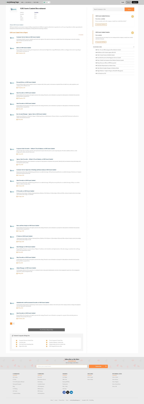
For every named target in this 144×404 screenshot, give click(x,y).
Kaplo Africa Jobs (23, 346)
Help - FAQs (65, 386)
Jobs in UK (114, 386)
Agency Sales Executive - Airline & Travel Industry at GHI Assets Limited (34, 159)
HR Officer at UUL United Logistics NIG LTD (106, 52)
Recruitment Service (42, 379)
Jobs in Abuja (90, 379)
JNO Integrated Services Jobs (55, 346)
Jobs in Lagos (90, 377)
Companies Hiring (16, 393)
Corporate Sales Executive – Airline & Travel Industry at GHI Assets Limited (35, 148)
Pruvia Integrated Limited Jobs (55, 340)
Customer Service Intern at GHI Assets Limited (28, 37)
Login (123, 2)
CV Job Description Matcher (18, 381)
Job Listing (15, 377)
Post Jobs (36, 2)
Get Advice (28, 2)
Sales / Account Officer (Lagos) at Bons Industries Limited (109, 49)
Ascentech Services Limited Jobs (26, 340)
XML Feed (65, 379)
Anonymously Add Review (101, 24)
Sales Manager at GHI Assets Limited (25, 246)
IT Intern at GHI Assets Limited (24, 236)
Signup (128, 2)
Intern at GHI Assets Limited (23, 47)
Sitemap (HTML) (66, 381)
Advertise (64, 388)
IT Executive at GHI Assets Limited (25, 191)
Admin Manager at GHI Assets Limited (26, 268)
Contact (56, 400)
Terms (67, 400)
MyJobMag (91, 400)
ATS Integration (41, 386)
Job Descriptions (41, 393)
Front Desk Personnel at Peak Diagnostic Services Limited (109, 57)
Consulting (36, 12)
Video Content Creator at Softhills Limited (106, 55)
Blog (14, 386)
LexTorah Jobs (22, 342)
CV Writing (15, 388)
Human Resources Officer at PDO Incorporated (106, 62)
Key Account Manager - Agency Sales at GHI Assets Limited (31, 114)
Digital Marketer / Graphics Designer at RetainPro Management (110, 70)
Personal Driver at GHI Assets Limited (26, 82)
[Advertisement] (46, 67)
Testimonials (65, 384)
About (51, 400)
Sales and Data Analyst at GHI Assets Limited (27, 225)
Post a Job (40, 377)
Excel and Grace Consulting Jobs (26, 344)
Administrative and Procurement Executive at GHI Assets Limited (32, 302)
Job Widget (65, 377)
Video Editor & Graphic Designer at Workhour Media (108, 68)
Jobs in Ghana (115, 377)
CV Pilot (14, 379)
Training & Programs (17, 384)
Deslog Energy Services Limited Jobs (57, 344)
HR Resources (40, 388)
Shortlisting (40, 381)
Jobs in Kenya (115, 379)
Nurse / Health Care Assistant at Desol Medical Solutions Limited (110, 60)
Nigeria (46, 2)
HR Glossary (40, 391)
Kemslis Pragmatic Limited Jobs (56, 342)
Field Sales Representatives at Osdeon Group (106, 65)
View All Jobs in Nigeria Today (46, 329)
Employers (135, 2)
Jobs (22, 2)
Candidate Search (41, 384)
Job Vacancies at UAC (101, 73)
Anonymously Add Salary (101, 42)
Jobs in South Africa (116, 384)
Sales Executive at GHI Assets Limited (25, 92)
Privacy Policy (61, 400)
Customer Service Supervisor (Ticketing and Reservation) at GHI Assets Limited (36, 169)
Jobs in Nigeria (115, 381)
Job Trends (15, 391)
